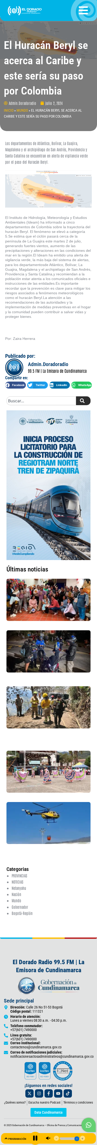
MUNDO (22, 110)
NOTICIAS (17, 881)
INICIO (8, 110)
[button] (15, 385)
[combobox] (41, 400)
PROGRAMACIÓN (17, 1138)
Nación (16, 894)
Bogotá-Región (22, 913)
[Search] (83, 400)
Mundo (16, 900)
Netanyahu (19, 887)
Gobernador (20, 906)
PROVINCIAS (19, 875)
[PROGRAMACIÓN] (6, 1138)
